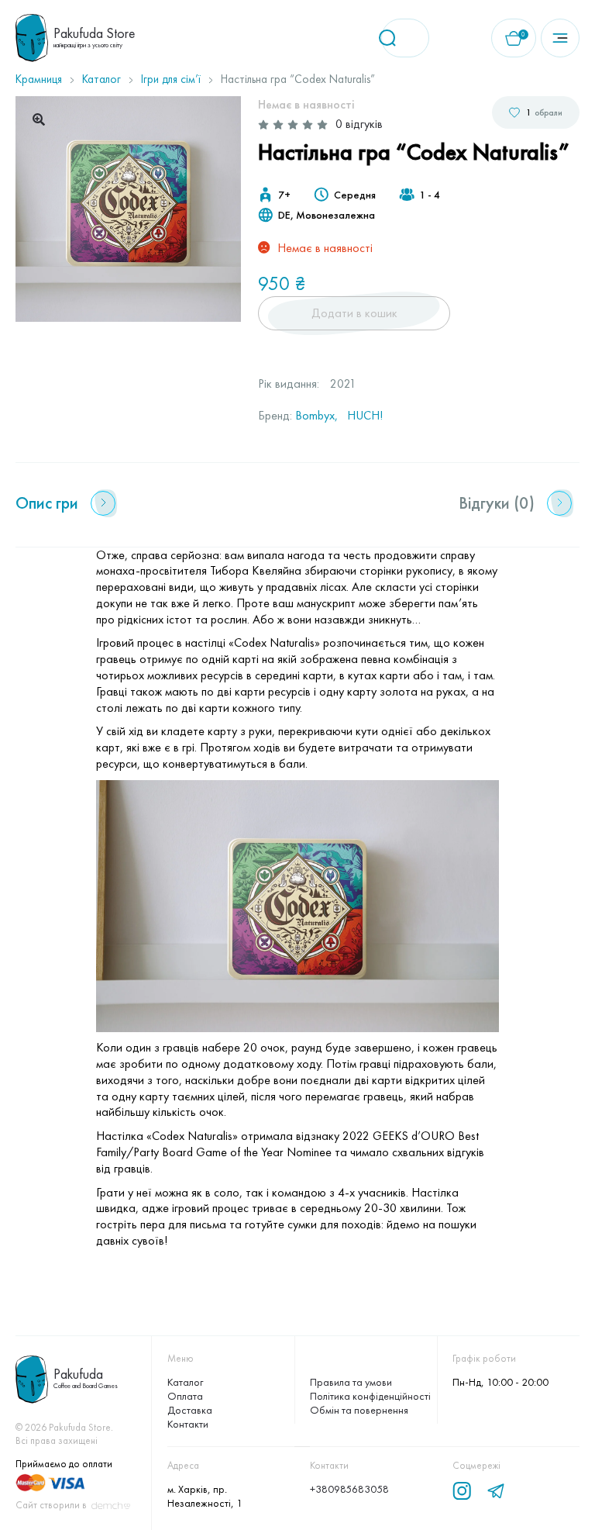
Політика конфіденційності (370, 1396)
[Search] (392, 38)
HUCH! (365, 415)
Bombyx (315, 415)
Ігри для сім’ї (171, 79)
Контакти (187, 1424)
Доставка (189, 1410)
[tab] (65, 503)
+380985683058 (349, 1489)
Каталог (101, 79)
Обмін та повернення (359, 1410)
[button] (38, 119)
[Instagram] (461, 1491)
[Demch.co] (110, 1506)
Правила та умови (351, 1382)
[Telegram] (496, 1491)
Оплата (185, 1396)
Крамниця (38, 79)
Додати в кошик (354, 313)
